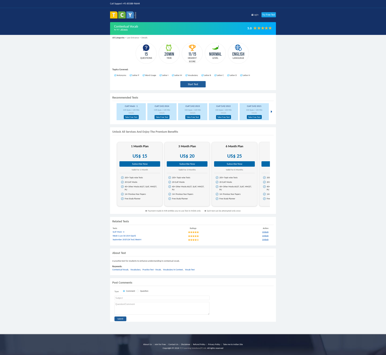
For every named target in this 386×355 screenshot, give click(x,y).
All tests (124, 29)
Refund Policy (199, 344)
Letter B (207, 75)
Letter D (233, 75)
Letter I (165, 75)
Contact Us (173, 344)
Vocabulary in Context (173, 269)
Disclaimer (185, 344)
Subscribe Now (140, 163)
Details (131, 113)
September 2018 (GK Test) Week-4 (127, 239)
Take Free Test (131, 117)
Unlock (265, 232)
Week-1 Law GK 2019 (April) (124, 236)
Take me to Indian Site (233, 344)
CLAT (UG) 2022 (223, 106)
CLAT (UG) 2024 (162, 106)
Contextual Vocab (120, 269)
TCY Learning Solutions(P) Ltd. (193, 348)
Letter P (135, 75)
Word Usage (150, 75)
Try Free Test (268, 14)
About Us (147, 344)
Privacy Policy (214, 344)
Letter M (178, 75)
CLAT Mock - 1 (131, 106)
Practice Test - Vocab (151, 269)
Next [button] (271, 111)
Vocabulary (193, 75)
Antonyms (121, 75)
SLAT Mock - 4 (118, 232)
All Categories (118, 37)
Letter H (246, 75)
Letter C (220, 75)
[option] (130, 111)
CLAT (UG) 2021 (254, 106)
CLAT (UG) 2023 (192, 106)
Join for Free (160, 344)
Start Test (193, 84)
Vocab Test (190, 269)
